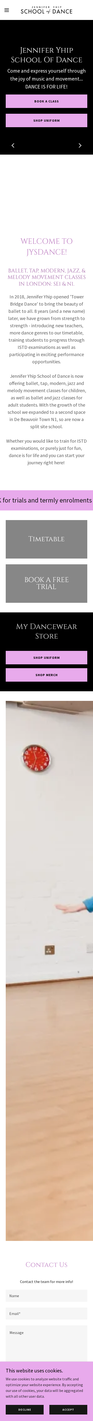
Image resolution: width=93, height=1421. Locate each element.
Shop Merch (47, 675)
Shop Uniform (46, 657)
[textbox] (46, 1296)
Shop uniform (46, 120)
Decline (24, 1409)
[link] (46, 10)
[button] (8, 10)
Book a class (46, 101)
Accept (68, 1409)
